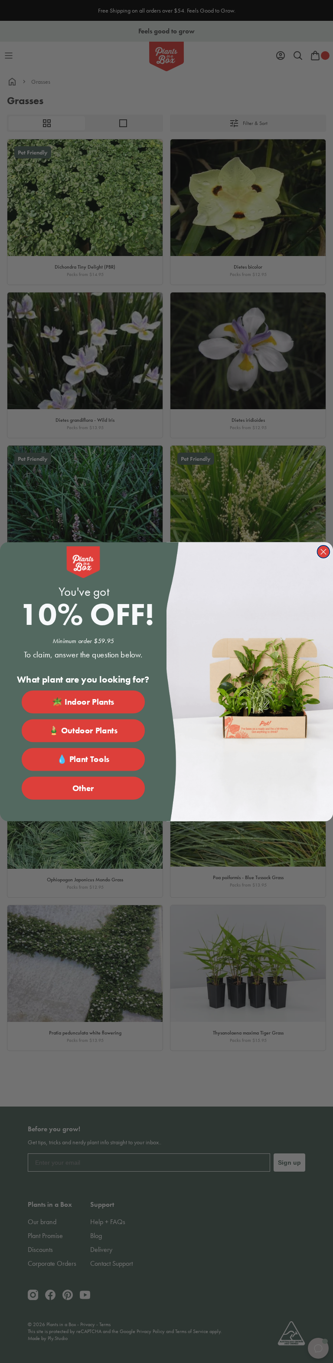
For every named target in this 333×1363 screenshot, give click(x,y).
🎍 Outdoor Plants (83, 730)
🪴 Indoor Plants (83, 701)
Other (83, 787)
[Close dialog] (323, 551)
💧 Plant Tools (83, 759)
